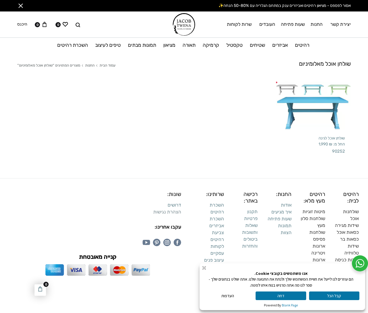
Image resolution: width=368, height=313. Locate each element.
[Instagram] (167, 242)
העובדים (267, 24)
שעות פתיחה (293, 24)
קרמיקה (211, 45)
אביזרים (280, 45)
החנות (316, 24)
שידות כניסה (347, 260)
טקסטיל (234, 45)
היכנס (22, 24)
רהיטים (302, 45)
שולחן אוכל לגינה (332, 138)
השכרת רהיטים (72, 45)
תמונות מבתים (142, 45)
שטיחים (257, 45)
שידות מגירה (347, 225)
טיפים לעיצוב (108, 45)
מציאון (169, 45)
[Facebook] (177, 242)
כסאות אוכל (348, 232)
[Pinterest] (157, 242)
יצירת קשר (340, 24)
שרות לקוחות (239, 24)
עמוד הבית (107, 65)
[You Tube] (146, 242)
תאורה (189, 45)
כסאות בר (349, 239)
